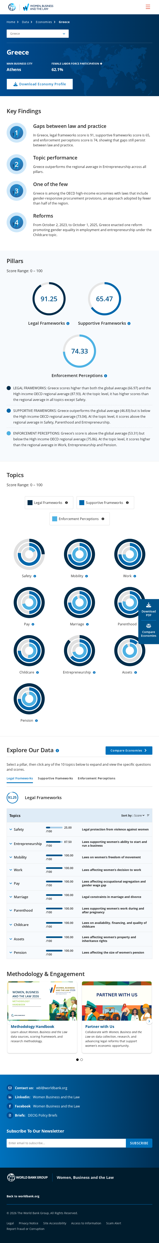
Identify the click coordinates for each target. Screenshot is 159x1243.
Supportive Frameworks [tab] (55, 778)
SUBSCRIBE (139, 1143)
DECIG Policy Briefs (42, 1115)
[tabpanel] (79, 875)
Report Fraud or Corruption (26, 1229)
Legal (10, 1223)
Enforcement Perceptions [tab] (96, 778)
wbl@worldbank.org (51, 1088)
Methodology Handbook (32, 1026)
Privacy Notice (28, 1223)
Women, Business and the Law (85, 1177)
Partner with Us (99, 1026)
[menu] (147, 6)
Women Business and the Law (56, 1097)
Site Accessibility (54, 1223)
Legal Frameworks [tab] (20, 778)
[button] (38, 33)
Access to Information (86, 1223)
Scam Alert (113, 1223)
